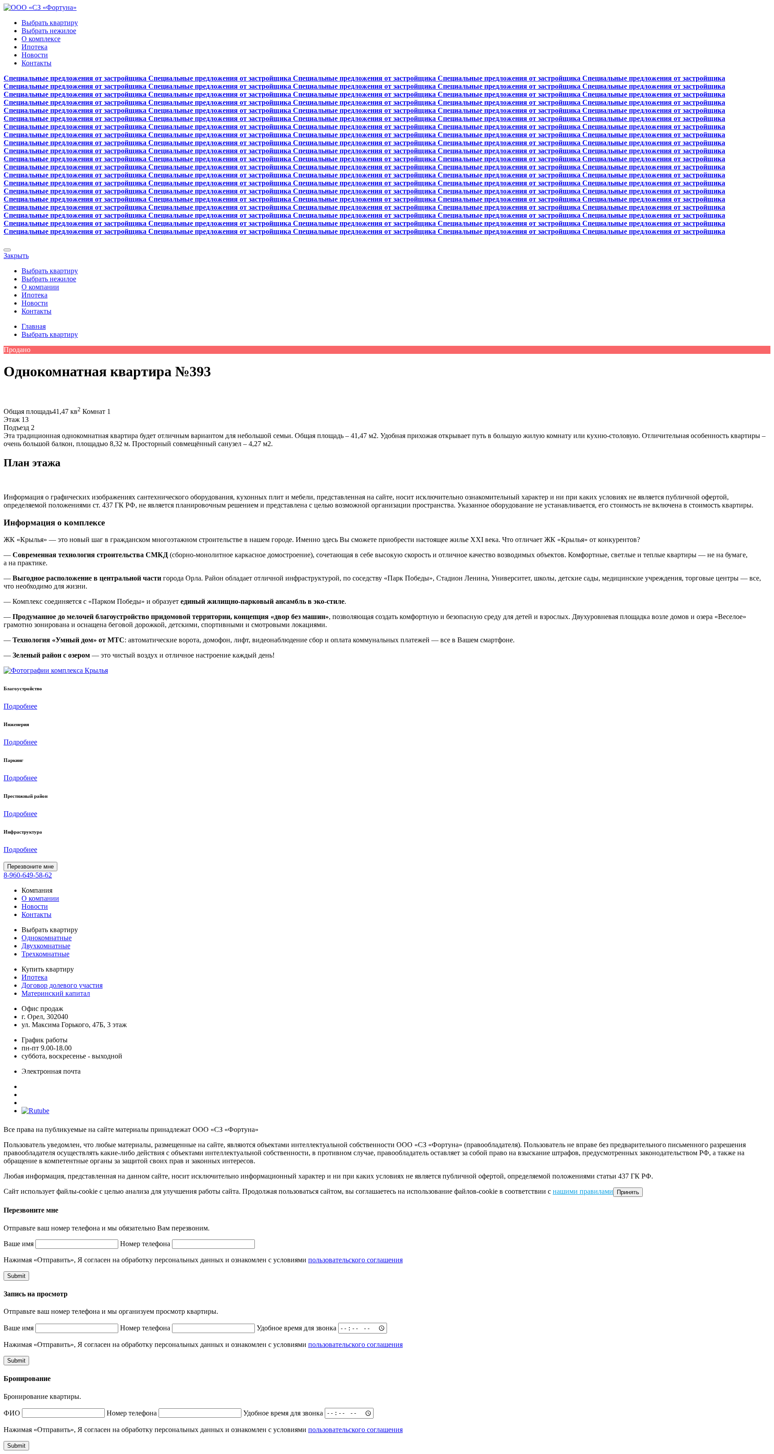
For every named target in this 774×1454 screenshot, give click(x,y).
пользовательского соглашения (355, 1260)
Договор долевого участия (62, 985)
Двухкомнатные (46, 946)
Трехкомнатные (45, 954)
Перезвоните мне (30, 866)
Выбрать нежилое (49, 30)
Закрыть (16, 255)
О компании (40, 287)
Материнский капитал (56, 993)
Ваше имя (19, 1244)
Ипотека (34, 47)
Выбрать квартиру (50, 22)
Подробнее (20, 706)
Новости (35, 55)
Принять (628, 1192)
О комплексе (41, 39)
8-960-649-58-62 (28, 875)
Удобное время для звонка (296, 1328)
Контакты (37, 63)
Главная (34, 326)
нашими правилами (583, 1191)
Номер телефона (145, 1244)
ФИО (12, 1412)
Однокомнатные (47, 938)
